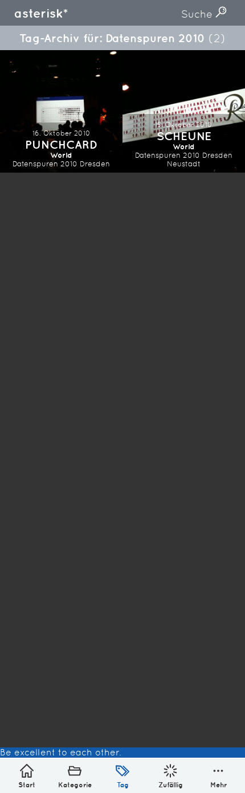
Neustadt (184, 164)
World (61, 155)
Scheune (184, 135)
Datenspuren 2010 (45, 164)
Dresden (95, 164)
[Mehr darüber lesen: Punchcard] (61, 111)
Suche (198, 14)
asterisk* (41, 13)
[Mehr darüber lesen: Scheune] (183, 111)
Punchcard (61, 144)
